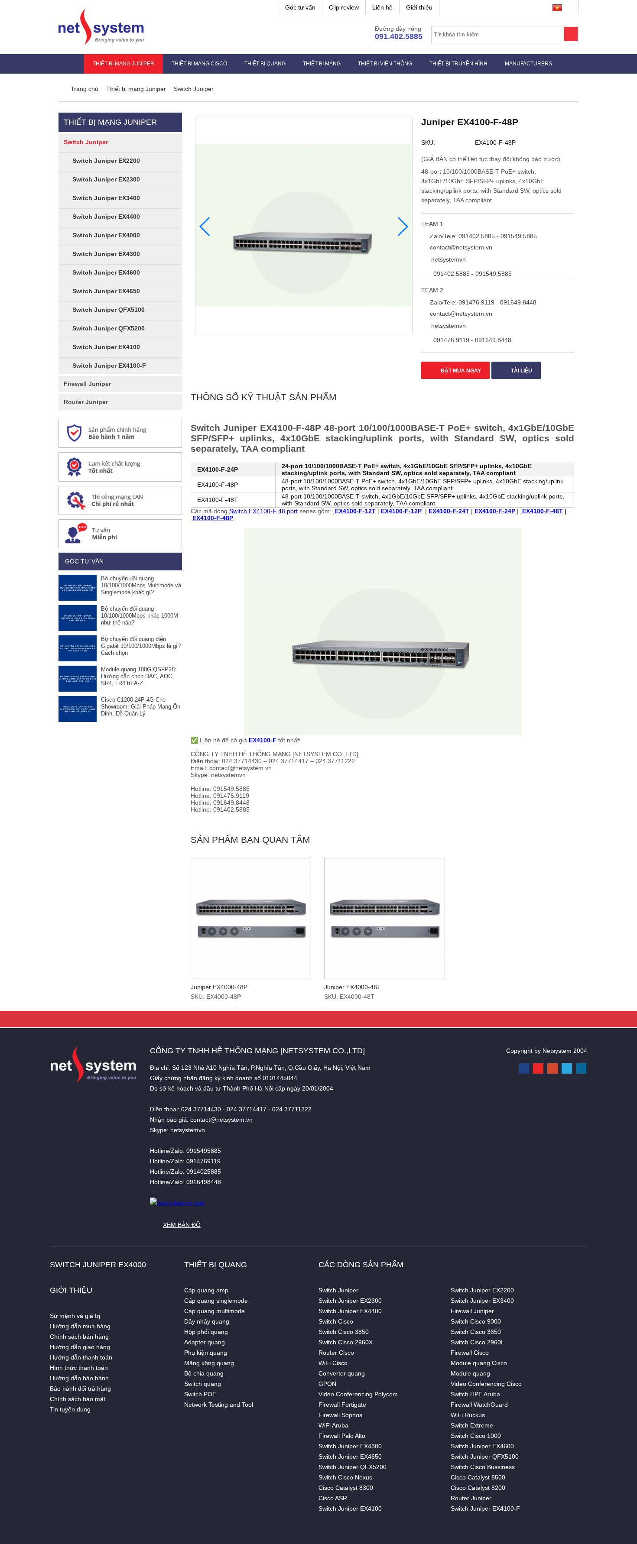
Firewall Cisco (470, 1352)
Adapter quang (204, 1342)
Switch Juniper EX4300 (106, 253)
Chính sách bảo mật (77, 1398)
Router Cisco (336, 1352)
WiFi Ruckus (468, 1414)
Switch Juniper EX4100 (106, 346)
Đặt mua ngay (460, 371)
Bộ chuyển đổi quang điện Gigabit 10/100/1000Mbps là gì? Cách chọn (141, 646)
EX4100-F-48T (541, 511)
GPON (327, 1383)
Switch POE (200, 1394)
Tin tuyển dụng (70, 1409)
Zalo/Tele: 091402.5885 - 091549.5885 (482, 236)
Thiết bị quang (265, 64)
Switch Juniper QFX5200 (108, 328)
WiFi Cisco (333, 1362)
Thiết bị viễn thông (385, 64)
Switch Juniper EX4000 (106, 235)
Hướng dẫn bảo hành (79, 1378)
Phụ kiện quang (205, 1352)
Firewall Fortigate (342, 1404)
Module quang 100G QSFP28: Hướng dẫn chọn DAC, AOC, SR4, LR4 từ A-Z (138, 676)
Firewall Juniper (87, 383)
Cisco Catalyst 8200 (478, 1487)
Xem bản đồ (182, 1224)
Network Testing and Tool (218, 1404)
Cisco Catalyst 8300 (345, 1487)
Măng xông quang (209, 1362)
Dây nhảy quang (206, 1321)
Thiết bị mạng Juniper (123, 64)
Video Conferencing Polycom (358, 1394)
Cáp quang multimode (214, 1311)
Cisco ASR (332, 1498)
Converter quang (341, 1373)
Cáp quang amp (206, 1290)
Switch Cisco (335, 1321)
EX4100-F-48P (212, 518)
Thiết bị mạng (322, 64)
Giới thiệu (419, 7)
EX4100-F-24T (449, 511)
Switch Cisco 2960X (345, 1342)
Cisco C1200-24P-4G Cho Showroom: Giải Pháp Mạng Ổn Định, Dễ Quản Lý (140, 706)
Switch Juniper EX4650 (106, 291)
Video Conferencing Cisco (486, 1383)
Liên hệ (382, 7)
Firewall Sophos (340, 1414)
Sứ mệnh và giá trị (75, 1315)
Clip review (344, 7)
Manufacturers (528, 64)
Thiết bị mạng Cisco (199, 64)
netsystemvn (447, 259)
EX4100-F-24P (494, 511)
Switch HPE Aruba (475, 1394)
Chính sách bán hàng (79, 1336)
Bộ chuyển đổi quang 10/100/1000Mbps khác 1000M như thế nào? (139, 615)
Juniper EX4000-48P (219, 987)
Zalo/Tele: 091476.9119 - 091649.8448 (482, 302)
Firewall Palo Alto (341, 1435)
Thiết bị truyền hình (458, 64)
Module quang (470, 1373)
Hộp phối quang (206, 1331)
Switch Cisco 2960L (477, 1342)
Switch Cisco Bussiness (483, 1466)
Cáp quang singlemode (216, 1300)
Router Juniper (86, 401)
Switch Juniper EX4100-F (109, 365)
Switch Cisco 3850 (343, 1331)
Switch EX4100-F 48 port (263, 511)
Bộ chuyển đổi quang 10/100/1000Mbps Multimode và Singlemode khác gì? (141, 585)
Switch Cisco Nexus (345, 1477)
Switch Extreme (472, 1425)
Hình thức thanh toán (79, 1367)
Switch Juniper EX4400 (106, 216)
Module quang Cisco (479, 1362)
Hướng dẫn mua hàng (80, 1326)
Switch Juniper (86, 142)
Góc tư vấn (300, 7)
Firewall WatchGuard (479, 1404)
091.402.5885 (398, 36)
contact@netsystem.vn (460, 247)
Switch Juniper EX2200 (106, 160)
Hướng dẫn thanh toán (81, 1357)
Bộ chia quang (204, 1373)
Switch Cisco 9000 (476, 1321)
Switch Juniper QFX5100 (108, 309)
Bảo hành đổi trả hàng (80, 1388)
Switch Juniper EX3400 (106, 197)
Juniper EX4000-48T (352, 987)
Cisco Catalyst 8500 (478, 1477)
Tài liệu (521, 371)
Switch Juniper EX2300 (106, 179)
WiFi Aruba (333, 1425)
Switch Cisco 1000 (476, 1435)
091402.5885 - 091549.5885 (472, 273)
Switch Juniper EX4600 (106, 272)
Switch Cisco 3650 (476, 1331)
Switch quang (202, 1383)
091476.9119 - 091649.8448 (471, 340)
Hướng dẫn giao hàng (80, 1346)
